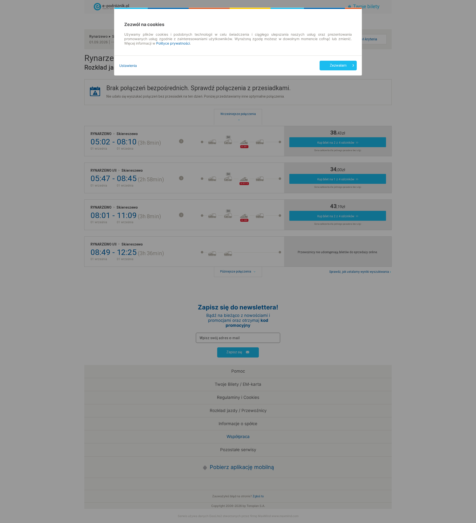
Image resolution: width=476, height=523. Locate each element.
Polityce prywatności (173, 43)
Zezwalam (338, 65)
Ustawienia (128, 65)
